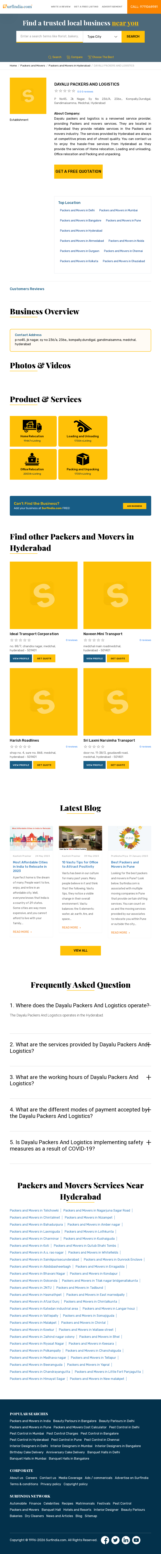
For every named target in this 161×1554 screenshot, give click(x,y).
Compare (77, 57)
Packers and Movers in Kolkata (79, 261)
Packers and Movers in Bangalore (80, 220)
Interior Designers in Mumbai (71, 1446)
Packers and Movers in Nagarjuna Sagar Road (96, 1210)
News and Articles (59, 1516)
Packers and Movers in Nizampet (89, 1217)
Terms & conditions (24, 1484)
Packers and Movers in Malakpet (33, 1323)
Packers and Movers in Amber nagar (94, 1224)
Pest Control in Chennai (101, 1440)
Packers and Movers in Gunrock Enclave (113, 1259)
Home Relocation (32, 438)
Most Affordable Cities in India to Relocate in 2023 (30, 866)
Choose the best (103, 57)
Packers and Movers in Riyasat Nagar (37, 1343)
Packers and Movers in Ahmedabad (82, 241)
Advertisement (112, 6)
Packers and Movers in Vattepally (34, 1315)
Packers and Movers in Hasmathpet (36, 1295)
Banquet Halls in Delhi (103, 1452)
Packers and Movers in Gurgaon (79, 251)
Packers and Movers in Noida (126, 241)
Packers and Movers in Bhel (99, 1337)
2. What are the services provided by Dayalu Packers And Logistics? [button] (79, 1047)
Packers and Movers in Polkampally (35, 1350)
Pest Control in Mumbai (27, 1433)
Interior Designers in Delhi (29, 1446)
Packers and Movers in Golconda (33, 1280)
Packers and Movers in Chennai (123, 251)
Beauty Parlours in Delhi (116, 1421)
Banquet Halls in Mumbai (28, 1458)
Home (13, 65)
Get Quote (44, 658)
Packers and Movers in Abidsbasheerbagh (40, 1266)
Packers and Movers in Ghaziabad (124, 261)
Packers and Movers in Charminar (34, 1238)
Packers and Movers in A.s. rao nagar (37, 1252)
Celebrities (51, 1503)
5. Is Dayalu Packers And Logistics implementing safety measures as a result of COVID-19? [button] (76, 1145)
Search (133, 36)
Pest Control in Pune (66, 1440)
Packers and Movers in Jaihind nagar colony (42, 1337)
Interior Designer (106, 1510)
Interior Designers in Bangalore (118, 1446)
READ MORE (21, 932)
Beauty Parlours (133, 1510)
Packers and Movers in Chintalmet (35, 1217)
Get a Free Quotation (78, 171)
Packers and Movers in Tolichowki (34, 1210)
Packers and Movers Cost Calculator (80, 1427)
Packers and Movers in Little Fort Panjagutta (108, 1372)
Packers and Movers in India (30, 1421)
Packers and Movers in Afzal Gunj (34, 1301)
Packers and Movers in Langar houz (109, 1308)
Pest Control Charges (62, 1433)
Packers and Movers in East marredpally (95, 1295)
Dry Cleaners (34, 1516)
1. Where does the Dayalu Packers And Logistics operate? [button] (79, 1005)
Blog (79, 1516)
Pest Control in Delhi (124, 1427)
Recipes (67, 1503)
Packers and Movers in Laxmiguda (35, 1231)
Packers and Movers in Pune (123, 220)
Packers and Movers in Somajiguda (88, 1315)
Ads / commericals (98, 1478)
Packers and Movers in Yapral (88, 1365)
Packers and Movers (32, 65)
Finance (35, 1503)
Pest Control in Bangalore (100, 1433)
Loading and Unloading (83, 438)
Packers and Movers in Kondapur (94, 1273)
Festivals (103, 1503)
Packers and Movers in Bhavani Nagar (37, 1273)
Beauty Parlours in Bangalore (74, 1421)
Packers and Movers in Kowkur (32, 1330)
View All (81, 950)
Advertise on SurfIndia (131, 1478)
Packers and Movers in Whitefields (93, 1252)
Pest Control (122, 1503)
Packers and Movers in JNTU (31, 1288)
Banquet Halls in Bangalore (69, 1458)
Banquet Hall (51, 1510)
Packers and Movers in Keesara (91, 1343)
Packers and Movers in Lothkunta (89, 1231)
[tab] (80, 1014)
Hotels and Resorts (77, 1510)
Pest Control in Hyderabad (29, 1440)
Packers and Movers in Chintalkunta (90, 1301)
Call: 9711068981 (144, 7)
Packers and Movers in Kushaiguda (89, 1238)
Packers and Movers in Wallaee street (86, 1330)
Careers (31, 1478)
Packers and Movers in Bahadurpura (36, 1224)
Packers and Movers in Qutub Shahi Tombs (85, 1246)
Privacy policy (51, 1484)
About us (16, 1478)
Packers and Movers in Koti (29, 1246)
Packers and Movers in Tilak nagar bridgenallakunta (100, 1280)
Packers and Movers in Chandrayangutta (40, 1372)
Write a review (60, 6)
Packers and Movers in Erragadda (100, 1266)
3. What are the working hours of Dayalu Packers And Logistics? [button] (74, 1080)
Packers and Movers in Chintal (83, 1323)
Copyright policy (76, 1484)
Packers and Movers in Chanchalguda (93, 1350)
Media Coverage (70, 1478)
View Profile (21, 658)
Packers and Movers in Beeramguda (36, 1365)
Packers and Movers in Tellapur (93, 1358)
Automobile (18, 1503)
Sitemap (91, 1516)
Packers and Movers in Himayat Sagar (37, 1379)
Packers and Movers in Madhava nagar (38, 1358)
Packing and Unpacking (83, 471)
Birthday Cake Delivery (27, 1452)
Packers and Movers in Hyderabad (69, 65)
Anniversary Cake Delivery (65, 1452)
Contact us (48, 1478)
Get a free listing (86, 6)
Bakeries (16, 1516)
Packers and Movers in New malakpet (97, 1379)
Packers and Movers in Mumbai (118, 210)
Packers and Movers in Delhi (77, 210)
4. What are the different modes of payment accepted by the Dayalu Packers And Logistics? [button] (78, 1113)
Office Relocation (32, 471)
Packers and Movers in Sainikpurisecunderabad (44, 1259)
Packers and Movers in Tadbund (79, 1288)
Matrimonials (85, 1503)
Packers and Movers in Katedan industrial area (44, 1308)
